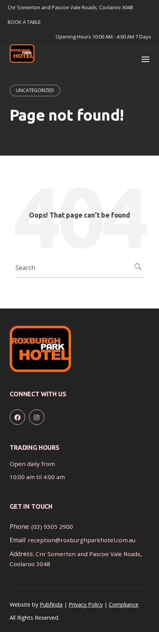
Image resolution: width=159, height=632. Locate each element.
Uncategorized (35, 90)
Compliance (124, 604)
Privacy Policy (86, 604)
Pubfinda (51, 604)
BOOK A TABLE (24, 21)
